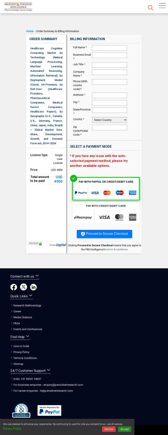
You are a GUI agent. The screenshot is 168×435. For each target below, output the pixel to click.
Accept (124, 429)
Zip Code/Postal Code (80, 130)
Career (17, 311)
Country (78, 119)
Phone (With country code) (80, 85)
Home (30, 31)
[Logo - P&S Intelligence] (23, 7)
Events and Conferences (27, 329)
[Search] (151, 8)
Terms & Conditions (25, 358)
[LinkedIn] (33, 289)
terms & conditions (117, 249)
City (76, 102)
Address (79, 94)
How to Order (21, 346)
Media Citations (22, 317)
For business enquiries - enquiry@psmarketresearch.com (48, 384)
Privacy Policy (21, 352)
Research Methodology (27, 305)
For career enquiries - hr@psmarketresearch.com (43, 390)
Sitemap (18, 363)
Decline (108, 429)
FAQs (16, 323)
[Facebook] (13, 289)
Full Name (80, 47)
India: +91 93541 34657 (27, 378)
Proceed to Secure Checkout (107, 233)
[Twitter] (23, 289)
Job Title (79, 64)
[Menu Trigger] (162, 6)
